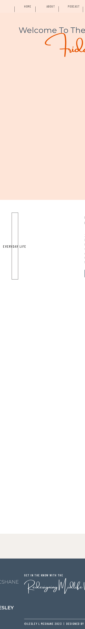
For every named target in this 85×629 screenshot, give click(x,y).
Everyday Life (14, 246)
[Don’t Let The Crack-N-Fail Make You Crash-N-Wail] (50, 246)
